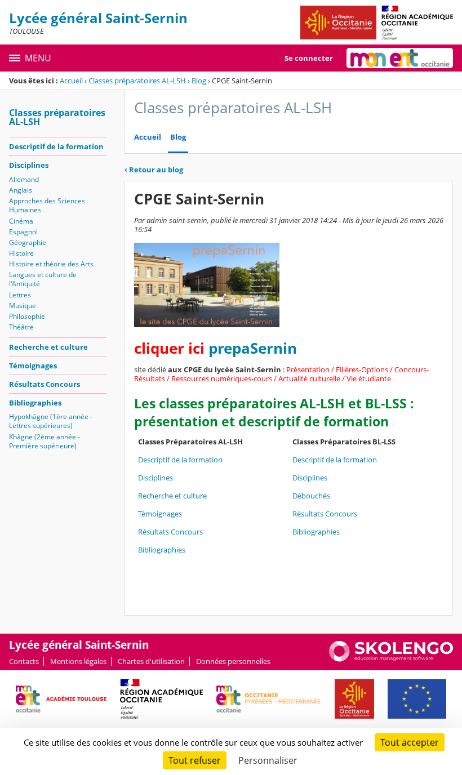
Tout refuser (194, 760)
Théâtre (21, 327)
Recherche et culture (48, 347)
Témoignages (33, 365)
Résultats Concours (44, 384)
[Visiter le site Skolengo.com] (391, 659)
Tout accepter (409, 742)
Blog (199, 80)
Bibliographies (35, 403)
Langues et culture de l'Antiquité (43, 279)
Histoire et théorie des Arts (51, 264)
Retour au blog (154, 169)
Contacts (24, 661)
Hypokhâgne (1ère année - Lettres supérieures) (50, 421)
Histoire (21, 253)
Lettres (20, 295)
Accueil (71, 80)
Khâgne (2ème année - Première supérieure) (44, 441)
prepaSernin (252, 348)
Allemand (24, 179)
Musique (22, 305)
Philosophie (27, 316)
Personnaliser (267, 760)
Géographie (27, 242)
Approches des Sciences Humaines (47, 205)
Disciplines (28, 165)
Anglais (20, 190)
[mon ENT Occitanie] (399, 58)
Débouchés (311, 496)
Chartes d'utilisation (151, 661)
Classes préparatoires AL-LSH (137, 80)
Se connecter (309, 58)
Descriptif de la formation (56, 146)
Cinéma (21, 221)
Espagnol (23, 232)
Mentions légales (78, 661)
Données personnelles (233, 661)
